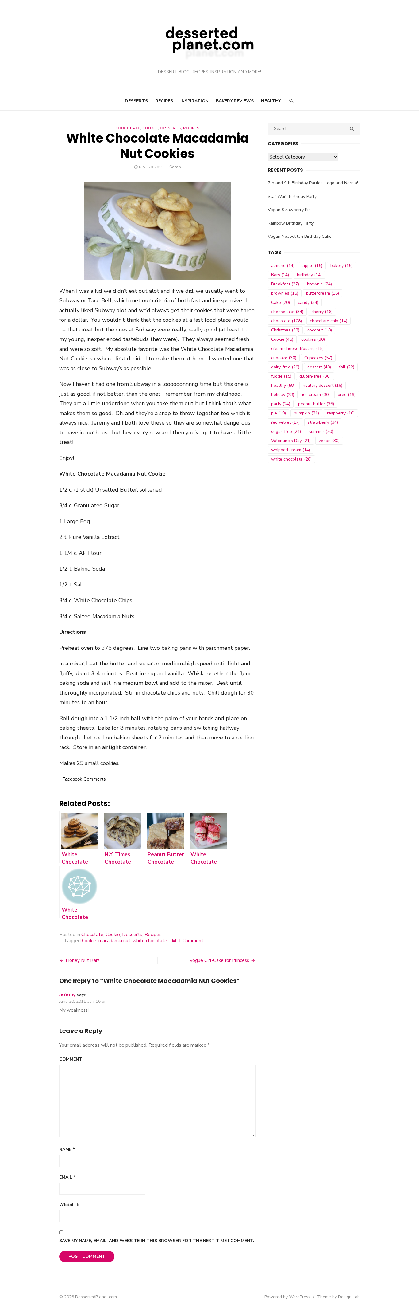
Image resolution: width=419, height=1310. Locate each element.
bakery (341, 266)
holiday (282, 395)
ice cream (316, 395)
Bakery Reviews (235, 101)
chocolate (286, 321)
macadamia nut (114, 940)
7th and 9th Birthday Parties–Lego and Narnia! (313, 183)
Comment (70, 1059)
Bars (280, 275)
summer (321, 431)
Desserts (136, 101)
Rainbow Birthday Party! (291, 223)
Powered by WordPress (287, 1297)
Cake (280, 302)
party (280, 404)
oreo (347, 395)
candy (308, 302)
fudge (281, 376)
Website (69, 1204)
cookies (313, 339)
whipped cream (290, 450)
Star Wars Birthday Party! (292, 196)
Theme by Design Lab (338, 1297)
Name (67, 1149)
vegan (329, 441)
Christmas (285, 330)
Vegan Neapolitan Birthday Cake (300, 236)
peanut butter (316, 404)
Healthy (271, 101)
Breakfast (285, 284)
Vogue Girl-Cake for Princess (219, 960)
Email (67, 1177)
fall (346, 367)
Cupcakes (318, 358)
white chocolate (150, 940)
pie (278, 413)
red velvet (285, 422)
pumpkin (306, 413)
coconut (319, 330)
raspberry (341, 413)
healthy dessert (322, 385)
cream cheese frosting (297, 348)
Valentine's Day (291, 441)
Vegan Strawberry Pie (289, 210)
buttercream (322, 293)
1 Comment (190, 940)
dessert (319, 367)
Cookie (150, 128)
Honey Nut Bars (83, 960)
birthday (309, 275)
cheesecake (287, 312)
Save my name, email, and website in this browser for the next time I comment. (156, 1241)
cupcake (283, 358)
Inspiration (194, 101)
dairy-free (285, 367)
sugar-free (286, 431)
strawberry (323, 422)
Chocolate (127, 128)
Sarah (175, 167)
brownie (319, 284)
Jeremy (67, 994)
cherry (322, 312)
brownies (284, 293)
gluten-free (315, 376)
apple (312, 266)
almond (282, 266)
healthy (283, 385)
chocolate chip (328, 321)
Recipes (164, 101)
